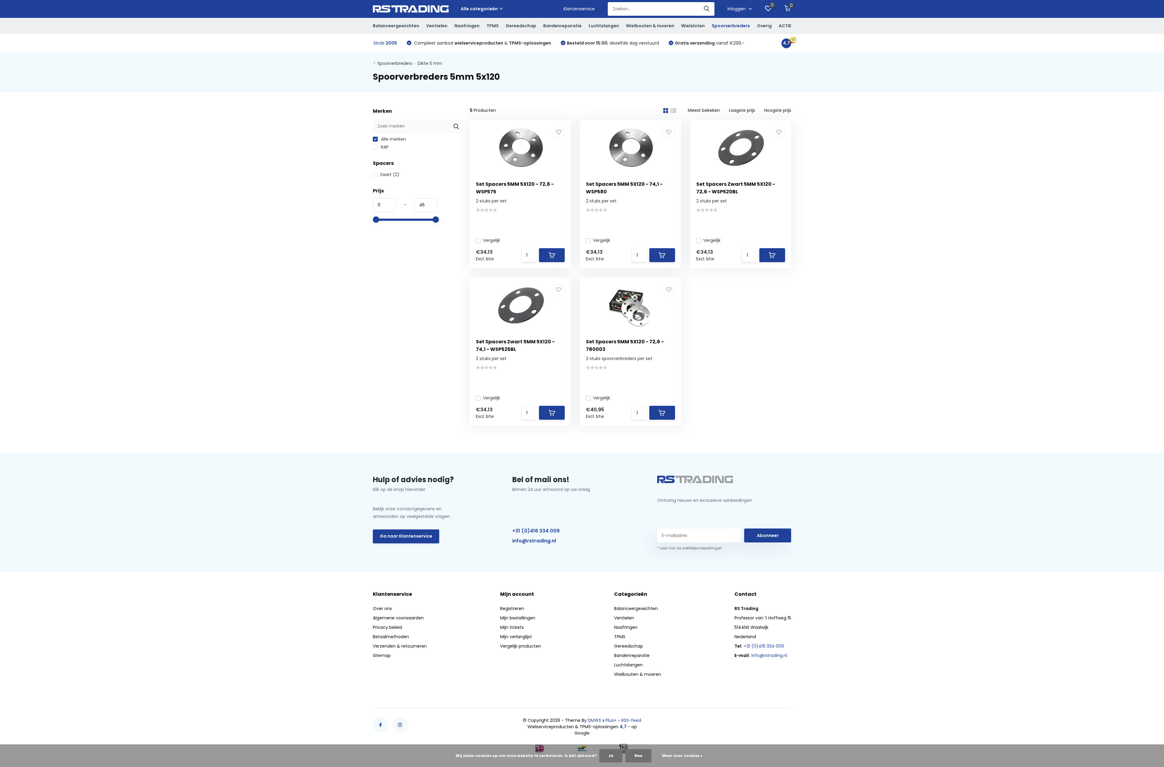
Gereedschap (521, 26)
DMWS (594, 720)
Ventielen (436, 26)
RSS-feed (631, 720)
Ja (610, 755)
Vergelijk (491, 240)
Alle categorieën (479, 9)
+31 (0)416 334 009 (536, 530)
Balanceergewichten (396, 26)
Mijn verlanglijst (516, 637)
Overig (764, 26)
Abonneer (768, 535)
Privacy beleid (387, 627)
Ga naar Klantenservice (406, 536)
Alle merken (393, 139)
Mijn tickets (512, 627)
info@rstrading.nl (534, 540)
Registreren (512, 608)
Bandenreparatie (562, 26)
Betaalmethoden (391, 637)
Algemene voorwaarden (398, 618)
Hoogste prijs (777, 110)
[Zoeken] (706, 9)
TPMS (493, 26)
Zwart (390, 175)
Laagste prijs (742, 110)
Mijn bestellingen (517, 618)
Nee (638, 755)
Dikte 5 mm (430, 63)
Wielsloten (693, 26)
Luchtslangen (604, 26)
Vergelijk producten (520, 646)
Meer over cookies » (682, 755)
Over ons (382, 608)
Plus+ (611, 720)
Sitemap (382, 655)
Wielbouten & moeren (650, 26)
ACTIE (785, 26)
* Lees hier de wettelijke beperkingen (689, 548)
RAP (384, 147)
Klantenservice (579, 9)
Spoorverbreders (731, 26)
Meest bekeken (704, 110)
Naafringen (467, 26)
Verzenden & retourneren (400, 646)
